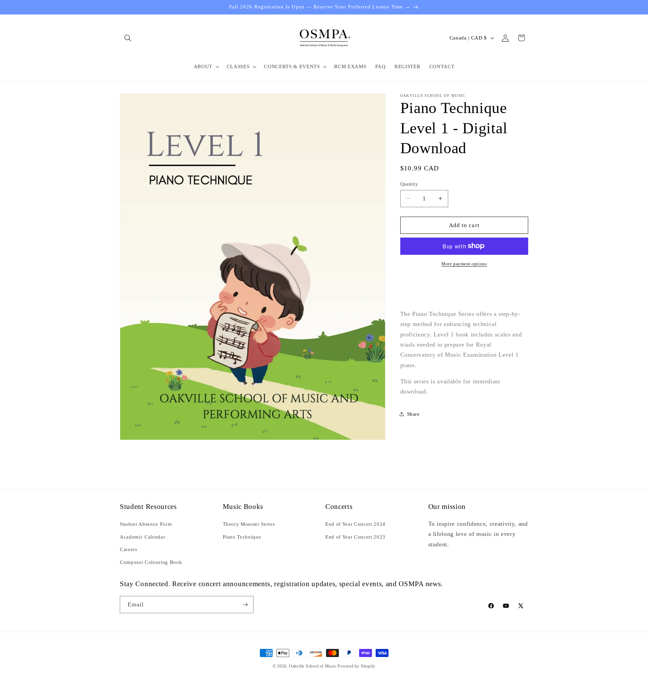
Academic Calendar (142, 536)
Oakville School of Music (313, 666)
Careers (128, 549)
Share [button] (413, 413)
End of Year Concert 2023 (355, 536)
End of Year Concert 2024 (355, 523)
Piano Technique (242, 536)
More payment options (464, 263)
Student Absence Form (146, 523)
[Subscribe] (245, 604)
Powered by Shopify (356, 666)
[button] (128, 38)
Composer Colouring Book (151, 562)
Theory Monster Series (249, 523)
